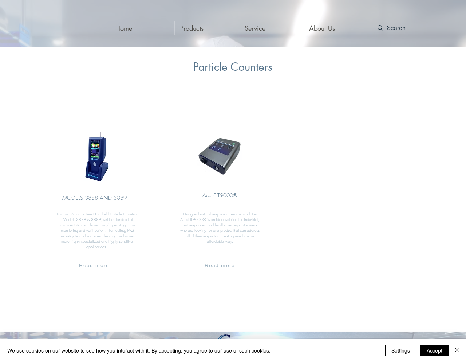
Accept (434, 350)
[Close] (457, 350)
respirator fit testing (218, 235)
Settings (400, 350)
